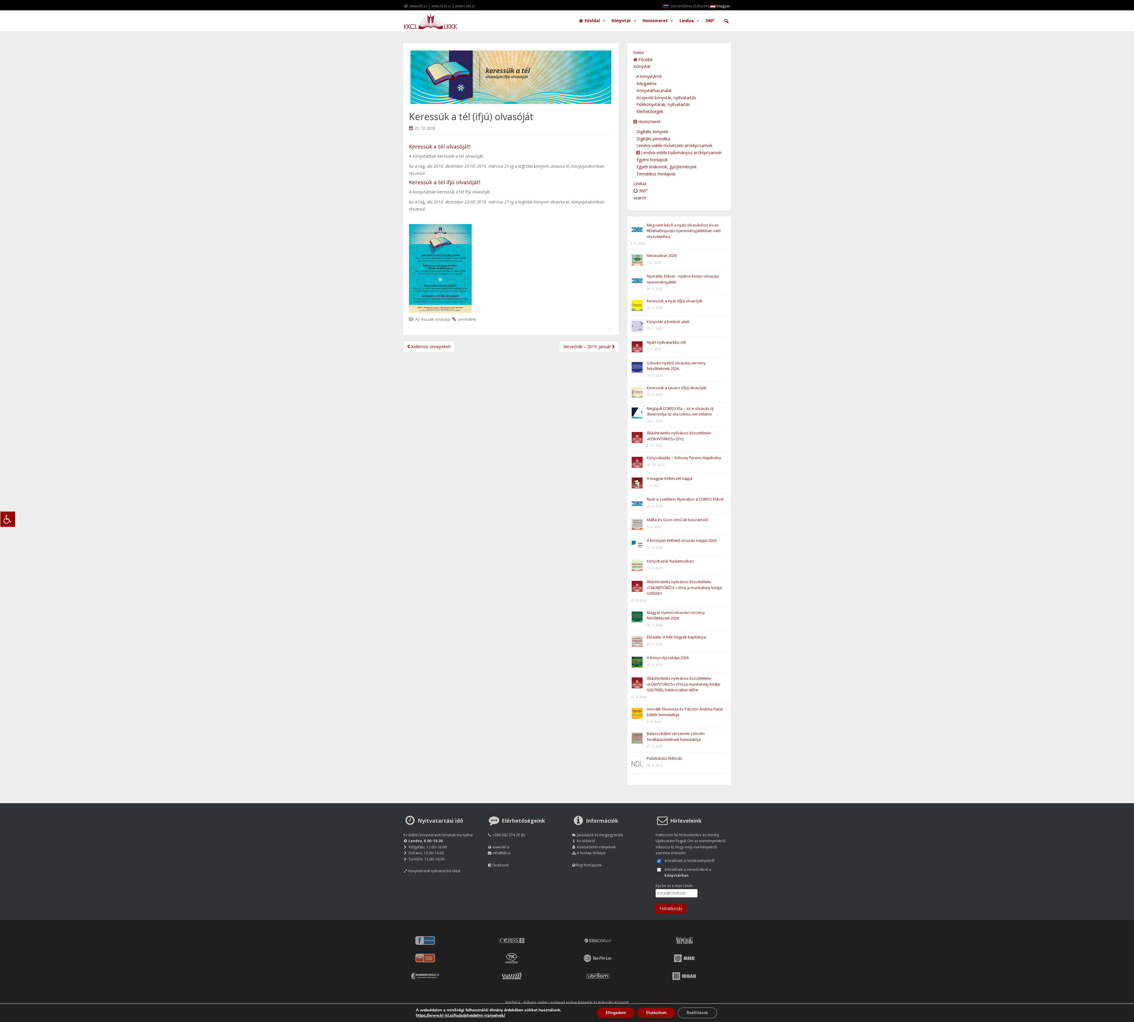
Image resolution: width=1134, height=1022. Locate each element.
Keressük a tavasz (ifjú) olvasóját (676, 387)
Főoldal (592, 20)
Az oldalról (586, 840)
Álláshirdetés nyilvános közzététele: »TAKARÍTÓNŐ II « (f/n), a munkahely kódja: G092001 (684, 587)
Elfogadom (616, 1013)
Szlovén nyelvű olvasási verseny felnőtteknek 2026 (676, 365)
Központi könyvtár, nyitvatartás (666, 97)
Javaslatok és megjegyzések (600, 834)
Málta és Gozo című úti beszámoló (677, 519)
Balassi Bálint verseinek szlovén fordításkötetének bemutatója (676, 736)
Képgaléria (646, 83)
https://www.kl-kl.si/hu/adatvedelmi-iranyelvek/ (460, 1015)
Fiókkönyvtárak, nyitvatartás (663, 104)
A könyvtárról (649, 76)
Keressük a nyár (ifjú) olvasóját (674, 301)
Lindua (687, 20)
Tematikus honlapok (655, 174)
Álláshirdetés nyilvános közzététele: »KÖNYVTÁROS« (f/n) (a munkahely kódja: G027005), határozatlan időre (684, 684)
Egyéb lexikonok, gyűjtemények (666, 166)
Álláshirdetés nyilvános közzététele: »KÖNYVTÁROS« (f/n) (679, 435)
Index (638, 52)
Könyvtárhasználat (654, 90)
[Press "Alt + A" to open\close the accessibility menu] (7, 519)
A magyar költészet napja (669, 478)
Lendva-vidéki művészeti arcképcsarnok (674, 145)
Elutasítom (656, 1013)
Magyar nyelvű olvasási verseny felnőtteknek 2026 (676, 615)
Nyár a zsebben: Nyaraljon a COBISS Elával (685, 499)
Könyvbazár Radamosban (670, 561)
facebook (501, 865)
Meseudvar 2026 (662, 255)
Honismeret (655, 20)
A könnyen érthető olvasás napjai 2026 (681, 540)
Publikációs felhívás (664, 758)
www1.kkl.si (465, 6)
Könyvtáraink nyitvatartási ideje (434, 870)
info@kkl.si (501, 852)
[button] (726, 21)
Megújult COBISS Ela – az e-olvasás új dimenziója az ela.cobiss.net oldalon (680, 411)
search (639, 198)
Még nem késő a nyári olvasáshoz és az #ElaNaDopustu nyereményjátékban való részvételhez (684, 230)
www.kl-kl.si (441, 6)
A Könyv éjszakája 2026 (668, 657)
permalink (467, 319)
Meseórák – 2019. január (587, 346)
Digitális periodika (653, 138)
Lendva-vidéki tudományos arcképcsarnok (680, 152)
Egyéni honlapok (652, 159)
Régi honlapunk (589, 865)
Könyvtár (621, 20)
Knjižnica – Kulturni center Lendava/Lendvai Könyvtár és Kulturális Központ (567, 1002)
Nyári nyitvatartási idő (666, 342)
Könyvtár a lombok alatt (668, 321)
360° (710, 20)
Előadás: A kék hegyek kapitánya (676, 637)
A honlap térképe (591, 852)
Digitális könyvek (652, 131)
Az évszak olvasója (433, 319)
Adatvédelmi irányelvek (596, 847)
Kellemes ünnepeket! (430, 346)
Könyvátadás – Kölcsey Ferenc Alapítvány (684, 457)
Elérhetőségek (649, 111)
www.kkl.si (418, 6)
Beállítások (697, 1013)
